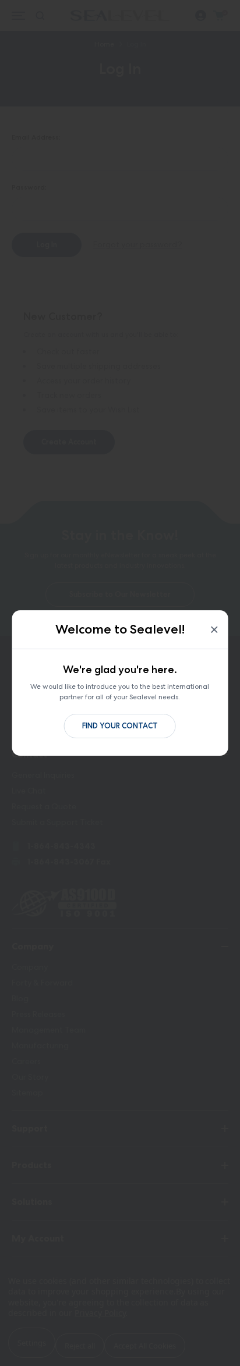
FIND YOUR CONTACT (120, 726)
